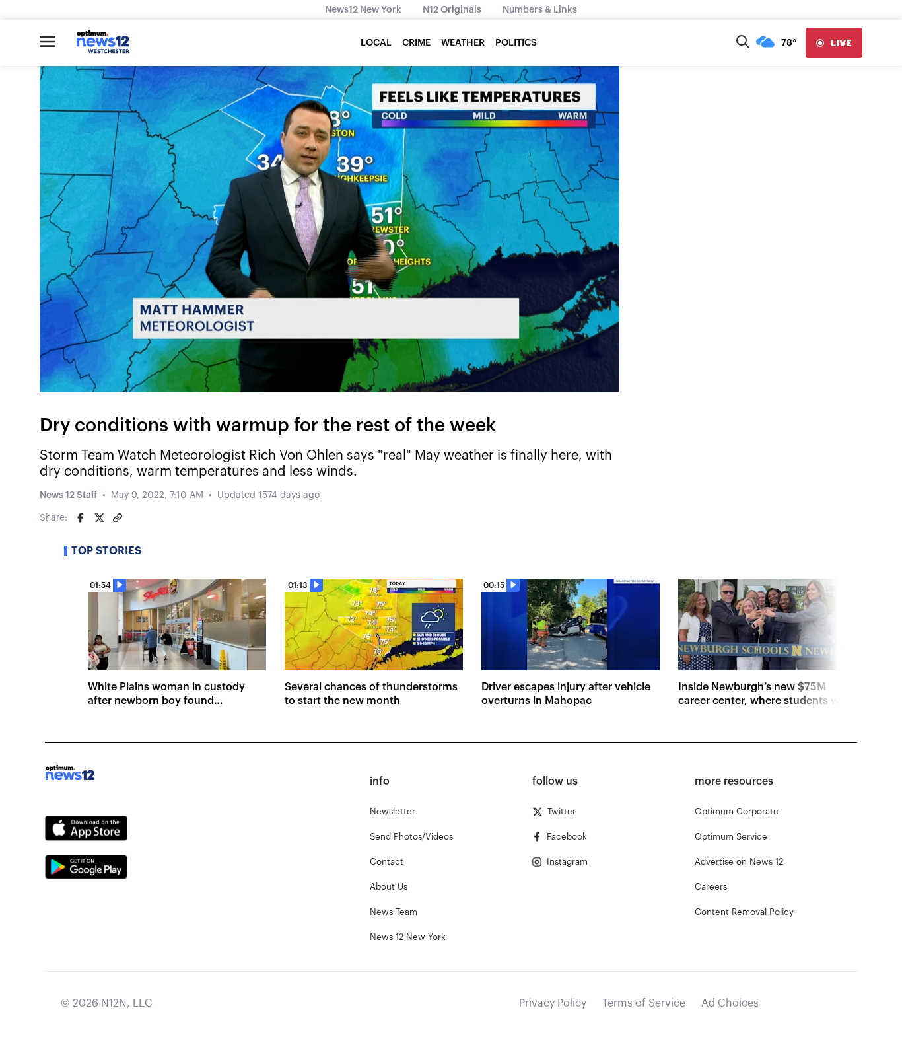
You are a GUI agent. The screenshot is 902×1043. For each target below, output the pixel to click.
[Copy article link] (117, 518)
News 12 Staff (68, 495)
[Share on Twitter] (99, 518)
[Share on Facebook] (80, 518)
